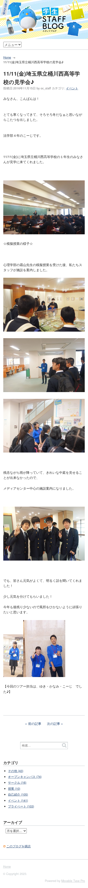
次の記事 (53, 723)
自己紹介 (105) (18, 794)
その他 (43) (15, 771)
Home (7, 57)
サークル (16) (17, 782)
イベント (72, 88)
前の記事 (34, 723)
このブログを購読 (18, 846)
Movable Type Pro (73, 881)
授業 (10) (14, 788)
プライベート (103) (21, 806)
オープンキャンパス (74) (25, 777)
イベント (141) (18, 800)
